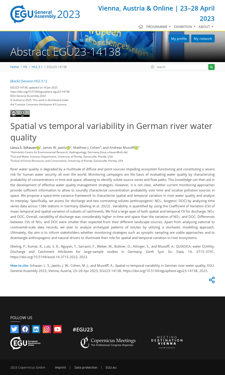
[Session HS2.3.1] (34, 81)
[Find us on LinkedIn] (36, 330)
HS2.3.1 (37, 67)
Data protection (85, 367)
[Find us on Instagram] (47, 330)
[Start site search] (211, 67)
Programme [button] (157, 26)
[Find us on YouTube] (57, 330)
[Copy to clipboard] (211, 281)
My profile (179, 38)
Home (14, 67)
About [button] (205, 26)
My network (203, 38)
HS (25, 67)
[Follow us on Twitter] (14, 330)
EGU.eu (111, 367)
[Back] (15, 81)
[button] (152, 67)
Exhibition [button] (183, 26)
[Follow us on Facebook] (25, 330)
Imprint (60, 367)
